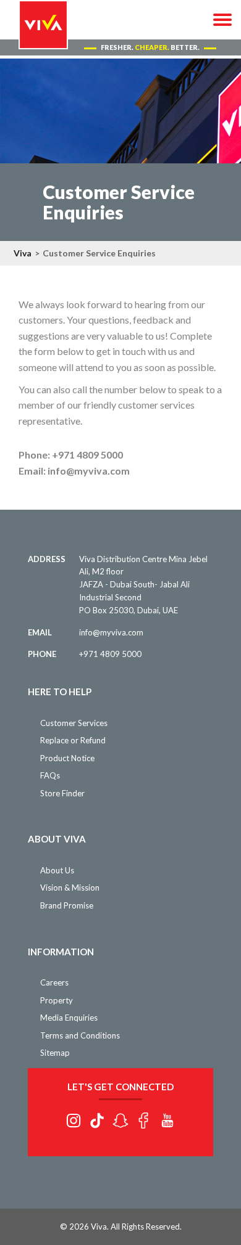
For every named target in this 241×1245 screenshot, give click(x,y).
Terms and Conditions (80, 1035)
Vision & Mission (69, 887)
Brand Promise (66, 905)
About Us (57, 870)
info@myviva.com (111, 632)
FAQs (50, 775)
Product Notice (67, 758)
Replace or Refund (73, 740)
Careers (54, 982)
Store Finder (62, 793)
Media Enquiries (69, 1018)
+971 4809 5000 (110, 654)
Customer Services (74, 723)
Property (56, 1000)
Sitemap (55, 1053)
